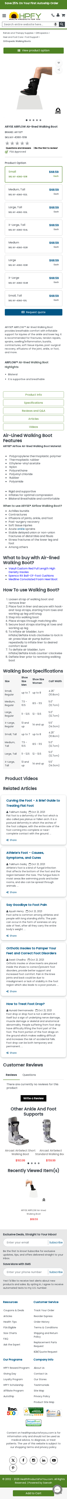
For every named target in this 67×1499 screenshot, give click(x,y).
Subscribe (56, 1242)
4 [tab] (37, 120)
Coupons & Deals (13, 1310)
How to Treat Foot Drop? (25, 1004)
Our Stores (40, 1379)
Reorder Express (43, 1316)
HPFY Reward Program (16, 1368)
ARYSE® (14, 132)
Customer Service (46, 1302)
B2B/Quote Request (45, 1351)
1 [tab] (26, 120)
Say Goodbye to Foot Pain (26, 905)
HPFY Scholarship (13, 1385)
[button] (33, 51)
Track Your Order (44, 1310)
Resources (10, 1302)
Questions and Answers (18, 148)
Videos (33, 427)
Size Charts (10, 1333)
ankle (21, 529)
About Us (39, 1368)
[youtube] (54, 1460)
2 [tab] (30, 120)
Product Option (15, 163)
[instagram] (33, 1460)
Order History (41, 1322)
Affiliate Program (13, 1390)
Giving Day (9, 1373)
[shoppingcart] (63, 15)
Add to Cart (33, 1493)
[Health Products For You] (25, 15)
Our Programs (12, 1359)
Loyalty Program (13, 1379)
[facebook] (23, 1460)
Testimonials (41, 1385)
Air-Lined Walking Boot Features (27, 438)
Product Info (33, 395)
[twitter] (13, 1460)
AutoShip (8, 1396)
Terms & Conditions (46, 1327)
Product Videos (21, 778)
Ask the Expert (11, 1344)
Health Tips (10, 1322)
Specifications (33, 403)
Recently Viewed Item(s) (33, 1171)
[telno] (53, 15)
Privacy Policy (42, 1396)
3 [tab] (33, 120)
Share (13, 840)
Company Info (43, 1359)
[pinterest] (13, 1468)
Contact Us (40, 1373)
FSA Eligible (9, 1327)
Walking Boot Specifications (33, 671)
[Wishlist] (58, 62)
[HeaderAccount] (58, 15)
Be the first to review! (46, 148)
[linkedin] (44, 1460)
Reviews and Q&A (33, 411)
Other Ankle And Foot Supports (33, 1111)
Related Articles (20, 788)
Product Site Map (44, 1402)
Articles (33, 419)
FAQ (5, 1338)
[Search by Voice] (55, 24)
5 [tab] (40, 120)
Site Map (39, 1390)
